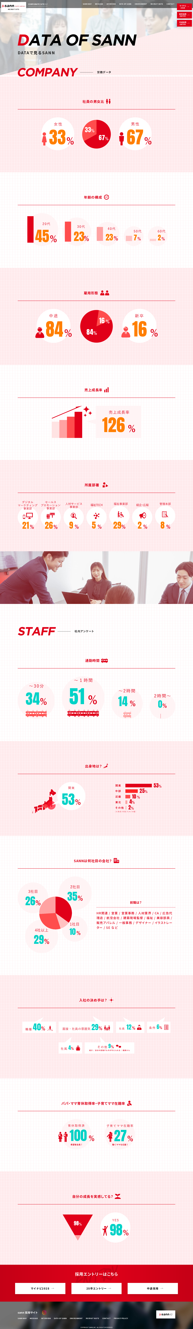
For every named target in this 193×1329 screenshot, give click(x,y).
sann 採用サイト (28, 1312)
